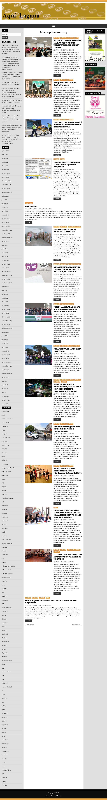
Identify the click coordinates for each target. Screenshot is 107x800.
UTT (3, 774)
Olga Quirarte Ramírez (31, 208)
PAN (3, 668)
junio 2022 (5, 339)
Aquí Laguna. (31, 206)
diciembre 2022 (6, 317)
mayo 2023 (5, 298)
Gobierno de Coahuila (67, 38)
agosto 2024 (5, 241)
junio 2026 (5, 158)
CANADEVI (5, 445)
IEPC (3, 592)
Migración (5, 653)
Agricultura (5, 411)
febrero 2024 (6, 264)
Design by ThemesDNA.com (53, 796)
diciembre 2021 (6, 362)
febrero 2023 (6, 309)
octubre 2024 (6, 234)
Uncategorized (6, 770)
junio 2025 (5, 203)
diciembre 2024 (6, 226)
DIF (3, 502)
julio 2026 (5, 154)
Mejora (4, 645)
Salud (76, 38)
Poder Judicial (6, 672)
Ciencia (4, 453)
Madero (4, 630)
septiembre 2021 (7, 373)
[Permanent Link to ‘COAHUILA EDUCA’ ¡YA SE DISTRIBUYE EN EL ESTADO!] (38, 236)
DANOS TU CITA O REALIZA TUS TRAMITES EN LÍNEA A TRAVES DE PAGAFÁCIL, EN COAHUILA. (67, 269)
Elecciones (5, 528)
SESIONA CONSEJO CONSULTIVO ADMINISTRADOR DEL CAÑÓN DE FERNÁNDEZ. (68, 556)
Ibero (3, 585)
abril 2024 (5, 256)
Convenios (5, 475)
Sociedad (4, 740)
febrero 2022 (6, 355)
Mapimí (4, 638)
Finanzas (4, 547)
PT (2, 691)
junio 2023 (5, 294)
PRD (3, 675)
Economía (63, 264)
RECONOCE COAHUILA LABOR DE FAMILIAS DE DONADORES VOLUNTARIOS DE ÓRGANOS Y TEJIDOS (68, 44)
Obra (3, 664)
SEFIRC (4, 721)
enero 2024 (5, 268)
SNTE (3, 736)
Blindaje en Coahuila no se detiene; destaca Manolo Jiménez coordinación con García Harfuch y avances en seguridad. (11, 49)
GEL (3, 558)
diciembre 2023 (6, 271)
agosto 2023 (5, 287)
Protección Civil (7, 687)
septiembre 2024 (7, 237)
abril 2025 (5, 211)
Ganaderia (5, 555)
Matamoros (5, 641)
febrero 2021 (6, 400)
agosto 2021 (5, 377)
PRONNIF (5, 683)
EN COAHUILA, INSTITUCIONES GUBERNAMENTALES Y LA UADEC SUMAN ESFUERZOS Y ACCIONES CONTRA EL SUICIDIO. (67, 513)
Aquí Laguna (29, 203)
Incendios (5, 600)
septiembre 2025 (7, 192)
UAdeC (62, 159)
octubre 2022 (6, 324)
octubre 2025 (6, 188)
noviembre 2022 (7, 321)
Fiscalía (4, 551)
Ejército (4, 524)
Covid (3, 479)
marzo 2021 (5, 396)
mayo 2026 (5, 162)
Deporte (4, 494)
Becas (3, 430)
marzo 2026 (5, 169)
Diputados (5, 505)
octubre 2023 (6, 279)
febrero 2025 (6, 219)
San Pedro (5, 713)
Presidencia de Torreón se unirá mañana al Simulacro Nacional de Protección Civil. (68, 124)
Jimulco (4, 619)
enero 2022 (5, 358)
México (4, 649)
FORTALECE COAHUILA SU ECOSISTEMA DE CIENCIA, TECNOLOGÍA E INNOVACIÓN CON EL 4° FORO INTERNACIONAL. (11, 139)
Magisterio (5, 634)
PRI (3, 679)
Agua (3, 415)
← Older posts (29, 624)
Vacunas (4, 777)
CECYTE (4, 449)
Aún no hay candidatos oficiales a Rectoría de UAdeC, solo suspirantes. (51, 601)
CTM (3, 483)
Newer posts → (77, 624)
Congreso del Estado (8, 468)
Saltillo (4, 706)
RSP (3, 702)
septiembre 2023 (7, 283)
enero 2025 (5, 222)
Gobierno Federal (7, 573)
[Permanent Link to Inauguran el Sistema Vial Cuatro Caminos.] (38, 88)
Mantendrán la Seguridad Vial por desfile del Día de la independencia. (67, 428)
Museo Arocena (7, 660)
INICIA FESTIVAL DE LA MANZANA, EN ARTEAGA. (67, 350)
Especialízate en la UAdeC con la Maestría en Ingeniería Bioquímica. (67, 164)
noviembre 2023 (7, 275)
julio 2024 (5, 245)
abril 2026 (5, 166)
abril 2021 (5, 392)
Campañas (5, 434)
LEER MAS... (57, 75)
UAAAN (4, 759)
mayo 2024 (5, 253)
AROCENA (5, 426)
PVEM (3, 694)
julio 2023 (5, 290)
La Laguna (63, 80)
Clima (3, 456)
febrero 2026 (6, 173)
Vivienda (4, 785)
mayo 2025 (5, 207)
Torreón (70, 80)
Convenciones (6, 471)
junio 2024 (5, 249)
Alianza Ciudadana (7, 419)
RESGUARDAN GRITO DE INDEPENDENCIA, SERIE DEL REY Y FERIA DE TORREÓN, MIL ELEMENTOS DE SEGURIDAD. (67, 388)
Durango (56, 549)
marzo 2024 (5, 260)
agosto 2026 (5, 151)
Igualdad (4, 596)
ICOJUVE (4, 589)
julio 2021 (4, 381)
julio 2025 (5, 200)
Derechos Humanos (8, 498)
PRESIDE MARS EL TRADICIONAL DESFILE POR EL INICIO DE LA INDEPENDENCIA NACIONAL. (67, 309)
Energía (4, 536)
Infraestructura (6, 607)
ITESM (4, 615)
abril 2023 (5, 302)
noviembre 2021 (7, 366)
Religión (4, 698)
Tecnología (5, 743)
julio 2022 (5, 336)
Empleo (4, 532)
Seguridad (57, 381)
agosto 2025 (5, 196)
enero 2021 (5, 404)
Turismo (77, 346)
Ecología (63, 549)
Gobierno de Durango (74, 549)
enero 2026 (5, 177)
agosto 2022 (5, 332)
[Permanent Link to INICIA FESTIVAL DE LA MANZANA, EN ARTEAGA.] (38, 355)
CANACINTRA (6, 437)
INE (3, 604)
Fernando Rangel (7, 543)
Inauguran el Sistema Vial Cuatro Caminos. (65, 83)
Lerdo (3, 626)
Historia (4, 581)
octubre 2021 (6, 370)
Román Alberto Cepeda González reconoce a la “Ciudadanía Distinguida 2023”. (68, 470)
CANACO (4, 441)
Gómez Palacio (6, 577)
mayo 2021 (5, 389)
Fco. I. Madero (6, 539)
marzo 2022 (5, 351)
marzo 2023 (5, 305)
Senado (4, 728)
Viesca (4, 781)
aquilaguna (56, 50)
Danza (4, 490)
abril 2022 (5, 347)
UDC (3, 766)
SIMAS (4, 732)
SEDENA (4, 717)
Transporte (5, 751)
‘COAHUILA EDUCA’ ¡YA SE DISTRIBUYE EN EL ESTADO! (65, 230)
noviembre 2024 (7, 230)
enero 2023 (5, 313)
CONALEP (5, 464)
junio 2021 (5, 385)
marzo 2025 (5, 215)
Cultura (4, 487)
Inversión (5, 611)
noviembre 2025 (7, 185)
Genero (4, 562)
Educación (63, 226)
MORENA (5, 657)
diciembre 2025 (6, 181)
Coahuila (56, 38)
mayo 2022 (5, 343)
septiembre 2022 (7, 328)
